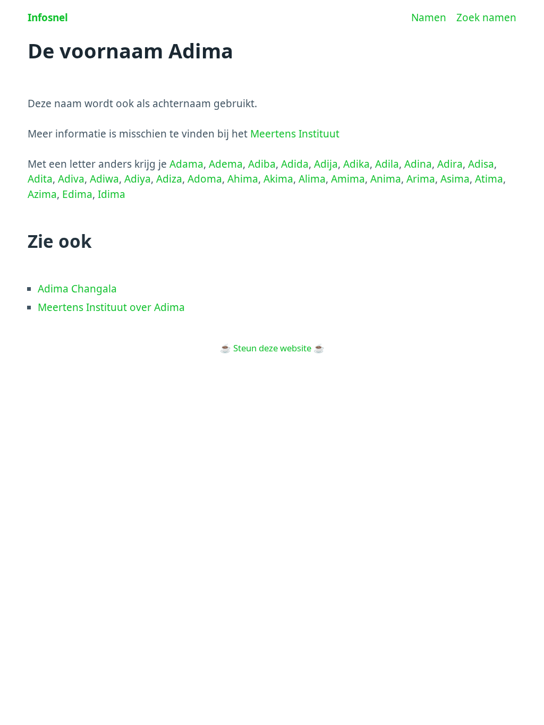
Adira (450, 164)
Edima (77, 194)
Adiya (137, 179)
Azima (42, 194)
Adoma (205, 179)
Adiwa (104, 179)
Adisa (481, 164)
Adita (40, 179)
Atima (489, 179)
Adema (226, 164)
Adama (186, 164)
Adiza (169, 179)
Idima (111, 194)
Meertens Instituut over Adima (111, 307)
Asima (455, 179)
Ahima (242, 179)
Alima (312, 179)
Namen (428, 17)
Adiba (262, 164)
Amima (348, 179)
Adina (418, 164)
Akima (278, 179)
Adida (295, 164)
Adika (356, 164)
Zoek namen (486, 17)
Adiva (71, 179)
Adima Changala (77, 289)
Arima (420, 179)
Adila (387, 164)
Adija (326, 164)
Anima (385, 179)
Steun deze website (272, 348)
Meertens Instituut (294, 134)
